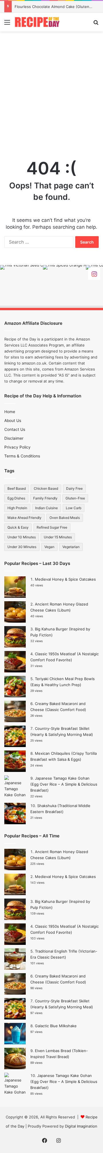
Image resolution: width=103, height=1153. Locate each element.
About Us (12, 420)
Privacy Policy (17, 447)
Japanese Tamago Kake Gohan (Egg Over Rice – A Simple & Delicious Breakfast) (63, 784)
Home (9, 411)
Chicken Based (46, 488)
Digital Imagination (81, 1126)
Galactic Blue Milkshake (56, 1025)
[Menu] (7, 24)
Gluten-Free (75, 498)
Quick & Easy (18, 527)
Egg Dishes (16, 498)
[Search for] (96, 24)
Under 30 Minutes (21, 547)
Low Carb (73, 508)
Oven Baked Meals (64, 517)
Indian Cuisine (46, 508)
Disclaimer (13, 438)
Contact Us (14, 429)
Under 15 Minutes (58, 537)
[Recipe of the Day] (37, 22)
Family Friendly (45, 498)
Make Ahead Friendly (24, 517)
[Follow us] (94, 274)
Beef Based (16, 488)
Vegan (49, 547)
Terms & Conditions (22, 456)
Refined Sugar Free (52, 527)
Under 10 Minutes (21, 537)
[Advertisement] (51, 88)
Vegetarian (71, 547)
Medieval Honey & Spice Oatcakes (65, 579)
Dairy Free (74, 488)
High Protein (17, 508)
